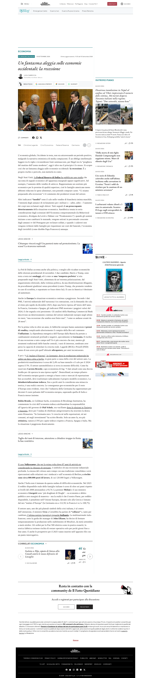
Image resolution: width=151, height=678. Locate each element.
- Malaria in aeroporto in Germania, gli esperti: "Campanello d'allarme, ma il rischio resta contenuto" (112, 321)
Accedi (66, 607)
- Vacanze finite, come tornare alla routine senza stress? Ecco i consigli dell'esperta (113, 342)
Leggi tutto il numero (114, 297)
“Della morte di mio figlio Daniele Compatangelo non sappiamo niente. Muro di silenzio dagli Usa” (107, 157)
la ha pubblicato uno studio (58, 177)
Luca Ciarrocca (30, 75)
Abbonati (112, 4)
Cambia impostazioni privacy (67, 658)
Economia (24, 51)
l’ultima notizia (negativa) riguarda (43, 515)
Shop (85, 4)
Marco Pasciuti (102, 195)
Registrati (84, 607)
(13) (132, 143)
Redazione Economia (104, 218)
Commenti (25, 138)
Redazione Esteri (103, 143)
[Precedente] (20, 556)
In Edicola (63, 4)
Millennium (70, 4)
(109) (131, 217)
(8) (132, 195)
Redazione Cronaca (104, 166)
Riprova (75, 640)
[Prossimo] (90, 556)
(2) (86, 562)
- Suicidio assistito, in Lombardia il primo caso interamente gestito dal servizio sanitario (112, 315)
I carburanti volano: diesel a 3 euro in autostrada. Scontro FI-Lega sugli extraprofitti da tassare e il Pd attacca (108, 208)
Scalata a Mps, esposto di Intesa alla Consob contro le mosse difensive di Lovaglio (42, 553)
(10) (132, 166)
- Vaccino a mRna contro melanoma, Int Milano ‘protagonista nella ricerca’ (112, 337)
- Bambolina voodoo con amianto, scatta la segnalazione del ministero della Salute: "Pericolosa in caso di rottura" (113, 348)
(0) (74, 563)
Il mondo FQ (92, 4)
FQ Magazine (79, 4)
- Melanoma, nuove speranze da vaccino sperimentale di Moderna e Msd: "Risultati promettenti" (113, 331)
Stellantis (64, 515)
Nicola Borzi (31, 563)
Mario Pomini (84, 559)
